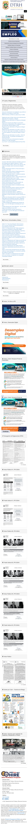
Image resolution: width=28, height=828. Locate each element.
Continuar (6, 431)
